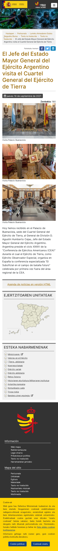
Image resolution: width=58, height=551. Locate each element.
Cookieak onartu (40, 544)
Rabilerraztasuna (18, 450)
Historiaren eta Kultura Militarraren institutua (28, 380)
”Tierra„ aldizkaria (16, 362)
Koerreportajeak (15, 365)
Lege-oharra (16, 453)
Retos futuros (14, 377)
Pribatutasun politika (20, 456)
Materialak (15, 482)
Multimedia (16, 494)
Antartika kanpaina (16, 384)
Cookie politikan (17, 544)
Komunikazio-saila (16, 388)
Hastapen (10, 33)
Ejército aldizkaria (16, 373)
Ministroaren (14, 354)
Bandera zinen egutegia (19, 395)
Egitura (14, 479)
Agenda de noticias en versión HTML (29, 284)
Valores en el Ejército (18, 358)
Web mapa (16, 447)
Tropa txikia (13, 392)
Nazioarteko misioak (20, 488)
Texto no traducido (29, 36)
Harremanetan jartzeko (21, 462)
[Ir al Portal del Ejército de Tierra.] (29, 18)
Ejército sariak (14, 369)
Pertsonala (22, 33)
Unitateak (15, 476)
